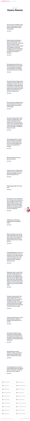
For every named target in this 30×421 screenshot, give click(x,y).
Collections (14, 1)
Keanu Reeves (9, 93)
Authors (11, 1)
